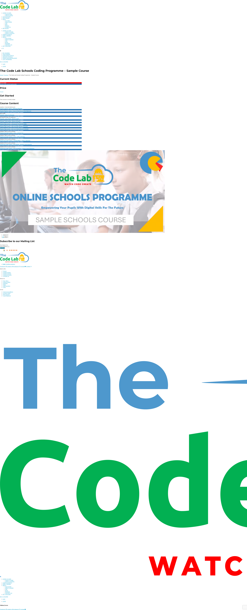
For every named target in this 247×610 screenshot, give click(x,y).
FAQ (6, 23)
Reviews (7, 25)
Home (1, 75)
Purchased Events (8, 55)
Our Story (7, 20)
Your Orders (6, 54)
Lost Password (7, 59)
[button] (123, 50)
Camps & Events (6, 16)
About (4, 19)
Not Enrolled (3, 82)
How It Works (6, 18)
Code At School (9, 15)
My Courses (6, 53)
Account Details (8, 57)
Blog (6, 24)
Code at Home (8, 14)
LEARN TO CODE (7, 13)
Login (4, 64)
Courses (6, 75)
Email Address (3, 246)
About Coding (8, 22)
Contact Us (8, 27)
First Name (3, 245)
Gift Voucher (6, 28)
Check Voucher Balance (10, 58)
